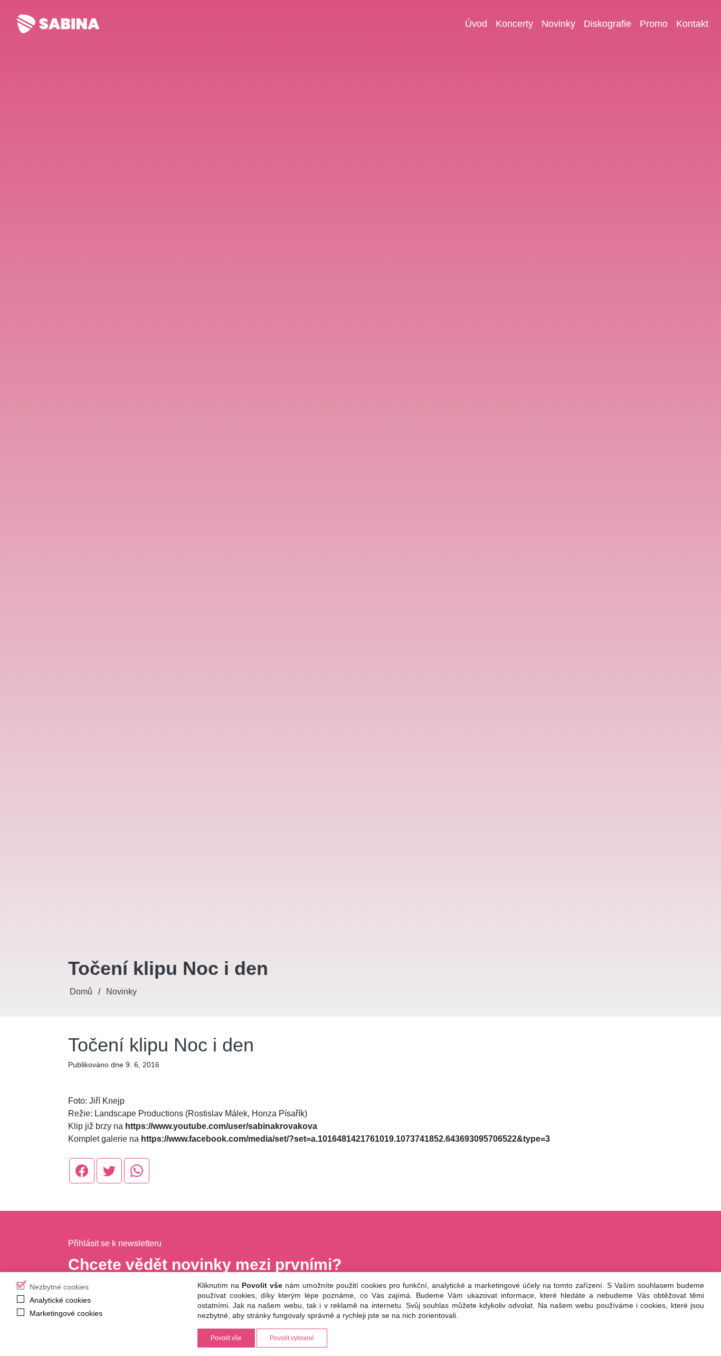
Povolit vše (226, 1338)
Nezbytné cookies (59, 1287)
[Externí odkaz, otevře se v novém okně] (81, 1170)
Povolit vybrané (292, 1338)
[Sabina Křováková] (58, 24)
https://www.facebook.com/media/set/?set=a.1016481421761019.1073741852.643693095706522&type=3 (345, 1138)
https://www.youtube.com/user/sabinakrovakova (221, 1126)
